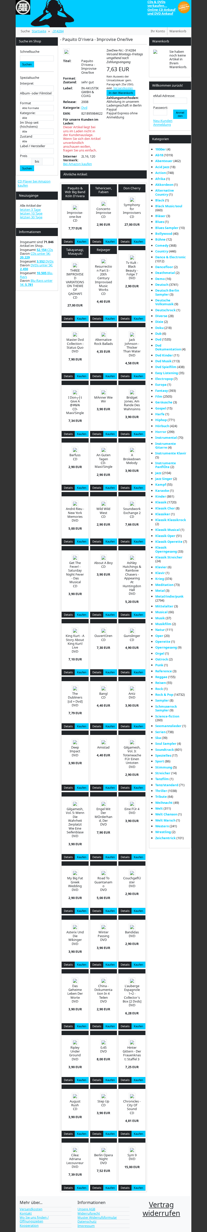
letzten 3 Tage (30, 209)
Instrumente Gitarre (165, 445)
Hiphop (161, 420)
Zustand (26, 136)
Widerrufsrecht (88, 1213)
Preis (23, 156)
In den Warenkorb (121, 93)
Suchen (27, 64)
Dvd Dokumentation (168, 347)
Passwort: (160, 108)
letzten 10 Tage (31, 213)
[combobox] (37, 58)
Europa (161, 384)
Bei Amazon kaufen (77, 164)
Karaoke (162, 490)
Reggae (161, 677)
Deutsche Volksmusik (164, 302)
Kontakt (26, 1213)
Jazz (158, 473)
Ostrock (161, 659)
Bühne (160, 239)
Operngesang (166, 647)
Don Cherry (132, 188)
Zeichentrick (165, 838)
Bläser (160, 216)
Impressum (86, 1225)
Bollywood (163, 233)
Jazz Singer (163, 478)
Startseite (39, 31)
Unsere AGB (86, 1209)
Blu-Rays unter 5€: (36, 282)
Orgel (159, 653)
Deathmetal (165, 272)
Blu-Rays (36, 275)
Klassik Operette (169, 541)
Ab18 (159, 155)
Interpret (27, 83)
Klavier (161, 567)
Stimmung (163, 767)
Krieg (159, 578)
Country (161, 251)
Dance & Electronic (170, 257)
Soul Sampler (165, 743)
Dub (158, 333)
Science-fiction (167, 716)
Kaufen (81, 241)
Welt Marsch (165, 820)
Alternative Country (164, 192)
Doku (159, 327)
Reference (163, 671)
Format (25, 103)
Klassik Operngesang (166, 549)
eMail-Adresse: (164, 96)
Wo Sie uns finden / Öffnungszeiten (34, 1219)
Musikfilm (163, 624)
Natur (160, 629)
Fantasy (161, 390)
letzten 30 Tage (31, 217)
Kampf (160, 484)
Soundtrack (164, 749)
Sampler (162, 700)
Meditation (164, 584)
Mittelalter (164, 606)
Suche (25, 31)
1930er (160, 149)
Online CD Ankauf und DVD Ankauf (161, 11)
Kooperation (29, 1225)
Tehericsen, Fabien (103, 190)
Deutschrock (165, 310)
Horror (160, 431)
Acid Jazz (162, 167)
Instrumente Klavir (170, 453)
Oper (159, 635)
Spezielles (163, 755)
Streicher (162, 773)
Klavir (160, 573)
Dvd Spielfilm (165, 367)
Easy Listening (166, 373)
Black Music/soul (168, 206)
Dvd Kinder (164, 355)
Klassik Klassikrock (170, 520)
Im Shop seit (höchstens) (29, 125)
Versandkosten (123, 88)
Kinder (160, 496)
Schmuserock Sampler (166, 708)
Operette (162, 641)
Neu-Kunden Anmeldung (162, 122)
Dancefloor (164, 267)
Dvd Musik (163, 361)
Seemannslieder (168, 726)
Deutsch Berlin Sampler (167, 292)
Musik (160, 618)
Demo (160, 278)
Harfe (160, 414)
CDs (45, 249)
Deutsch (161, 284)
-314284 (58, 31)
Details (68, 241)
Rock (159, 688)
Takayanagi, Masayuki (75, 251)
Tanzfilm (162, 779)
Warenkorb (177, 31)
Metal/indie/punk (169, 596)
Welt (159, 808)
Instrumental (166, 437)
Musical (161, 612)
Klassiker (162, 514)
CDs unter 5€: (35, 255)
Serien (160, 732)
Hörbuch (162, 426)
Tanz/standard (166, 785)
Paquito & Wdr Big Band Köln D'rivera (75, 192)
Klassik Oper (165, 535)
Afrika (160, 178)
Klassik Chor (165, 508)
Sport (159, 761)
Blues (159, 221)
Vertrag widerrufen (161, 1208)
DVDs (45, 261)
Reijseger (103, 249)
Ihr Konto (158, 31)
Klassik (161, 502)
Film (158, 396)
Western (162, 826)
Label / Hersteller (32, 146)
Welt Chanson (166, 814)
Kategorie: (27, 113)
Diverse (161, 316)
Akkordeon (164, 184)
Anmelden (180, 114)
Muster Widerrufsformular (97, 1217)
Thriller (161, 790)
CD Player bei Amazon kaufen (34, 183)
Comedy (161, 245)
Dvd (84, 107)
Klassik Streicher (169, 557)
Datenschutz (86, 1221)
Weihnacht (164, 802)
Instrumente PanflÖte (165, 465)
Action (160, 172)
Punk (159, 665)
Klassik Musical (167, 529)
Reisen (160, 682)
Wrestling (163, 832)
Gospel (160, 408)
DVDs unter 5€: (36, 267)
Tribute (161, 796)
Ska (158, 737)
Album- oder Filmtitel (35, 93)
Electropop (164, 378)
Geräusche (163, 402)
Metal (160, 590)
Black (159, 200)
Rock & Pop (164, 694)
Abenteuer (164, 161)
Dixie (159, 321)
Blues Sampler (166, 227)
